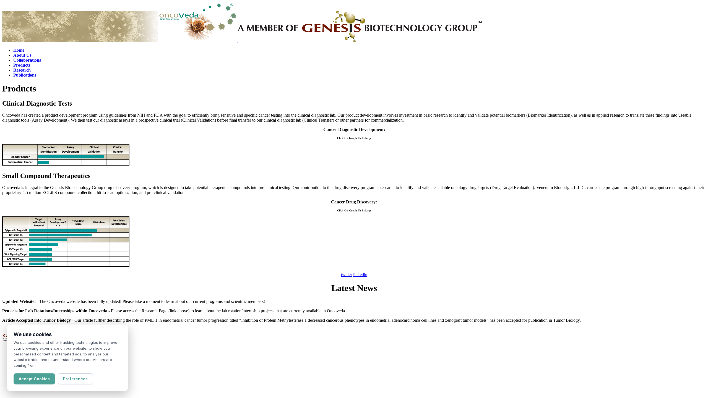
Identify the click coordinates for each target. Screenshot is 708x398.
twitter (346, 274)
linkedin (360, 274)
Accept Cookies (34, 378)
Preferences (75, 378)
